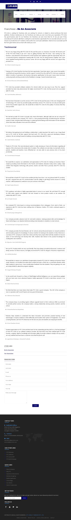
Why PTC (8, 471)
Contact (52, 517)
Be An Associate (9, 350)
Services (40, 14)
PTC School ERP (10, 457)
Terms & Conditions (21, 517)
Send (24, 498)
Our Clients (9, 483)
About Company (10, 469)
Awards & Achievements (12, 474)
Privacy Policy (31, 517)
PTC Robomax (10, 452)
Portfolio (62, 14)
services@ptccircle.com (10, 442)
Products (31, 14)
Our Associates (8, 353)
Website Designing (11, 476)
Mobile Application (11, 478)
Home (16, 14)
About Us (22, 14)
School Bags (9, 480)
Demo (47, 14)
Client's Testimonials (11, 485)
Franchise (54, 14)
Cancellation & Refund (43, 517)
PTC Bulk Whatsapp (11, 459)
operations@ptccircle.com (11, 440)
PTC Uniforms (9, 454)
